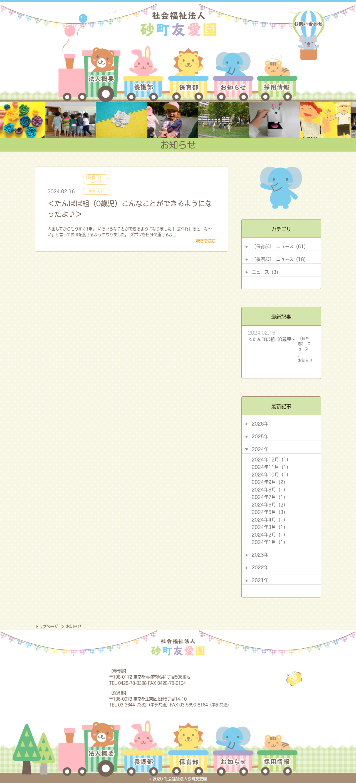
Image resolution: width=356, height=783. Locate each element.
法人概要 (89, 74)
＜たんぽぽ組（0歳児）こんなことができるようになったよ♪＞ (272, 339)
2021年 (260, 580)
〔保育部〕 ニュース (96, 179)
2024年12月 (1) (270, 459)
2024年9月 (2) (268, 482)
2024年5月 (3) (268, 512)
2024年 (260, 449)
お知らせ (233, 74)
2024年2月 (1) (268, 534)
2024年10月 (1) (270, 474)
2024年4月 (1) (268, 519)
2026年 (260, 423)
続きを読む (206, 241)
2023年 (260, 554)
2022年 (260, 567)
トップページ (47, 626)
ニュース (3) (265, 272)
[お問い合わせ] (308, 35)
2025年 (260, 436)
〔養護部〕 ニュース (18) (279, 259)
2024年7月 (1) (268, 497)
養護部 (143, 74)
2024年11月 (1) (270, 467)
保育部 (188, 74)
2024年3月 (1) (268, 527)
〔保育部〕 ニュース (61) (279, 246)
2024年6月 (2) (268, 504)
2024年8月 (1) (268, 489)
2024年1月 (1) (268, 542)
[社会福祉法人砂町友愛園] (178, 23)
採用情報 (276, 74)
